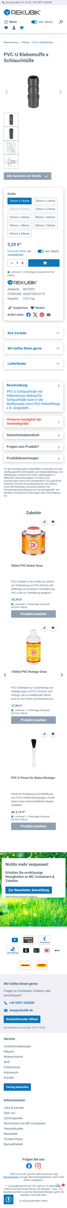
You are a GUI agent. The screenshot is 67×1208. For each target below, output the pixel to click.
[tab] (33, 396)
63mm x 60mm (19, 233)
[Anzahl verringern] (11, 263)
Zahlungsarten (13, 1118)
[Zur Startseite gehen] (22, 12)
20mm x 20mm (20, 210)
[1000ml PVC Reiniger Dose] (33, 647)
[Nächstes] (60, 92)
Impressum (11, 1072)
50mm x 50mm (45, 225)
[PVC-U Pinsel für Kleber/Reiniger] (33, 753)
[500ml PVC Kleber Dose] (33, 541)
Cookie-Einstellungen (17, 1046)
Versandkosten (13, 1128)
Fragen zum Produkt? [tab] (23, 447)
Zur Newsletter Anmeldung (28, 890)
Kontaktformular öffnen (22, 1019)
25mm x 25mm (45, 209)
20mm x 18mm (45, 201)
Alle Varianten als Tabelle (24, 176)
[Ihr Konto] (14, 27)
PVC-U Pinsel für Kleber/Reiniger (33, 778)
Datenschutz (12, 1067)
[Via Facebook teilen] (28, 314)
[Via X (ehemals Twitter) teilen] (35, 314)
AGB (6, 1062)
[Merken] (53, 522)
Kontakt (9, 1077)
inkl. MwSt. (42, 22)
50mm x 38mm (19, 225)
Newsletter (10, 1134)
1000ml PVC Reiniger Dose (29, 672)
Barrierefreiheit (13, 1144)
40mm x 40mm (45, 217)
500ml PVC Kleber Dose (27, 565)
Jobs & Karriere (14, 1108)
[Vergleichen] (44, 522)
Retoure (9, 1051)
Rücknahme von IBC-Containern (24, 1123)
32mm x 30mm (19, 217)
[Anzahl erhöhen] (22, 263)
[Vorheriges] (6, 92)
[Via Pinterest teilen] (42, 314)
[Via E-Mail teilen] (48, 314)
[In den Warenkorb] (44, 263)
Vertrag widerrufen (17, 1087)
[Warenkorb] (21, 27)
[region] (33, 675)
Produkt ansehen (33, 614)
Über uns (9, 1113)
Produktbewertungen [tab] (23, 458)
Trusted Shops (13, 1139)
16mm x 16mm (19, 201)
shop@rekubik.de (21, 1010)
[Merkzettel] (6, 27)
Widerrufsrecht (13, 1057)
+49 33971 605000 (42, 2)
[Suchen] (60, 22)
